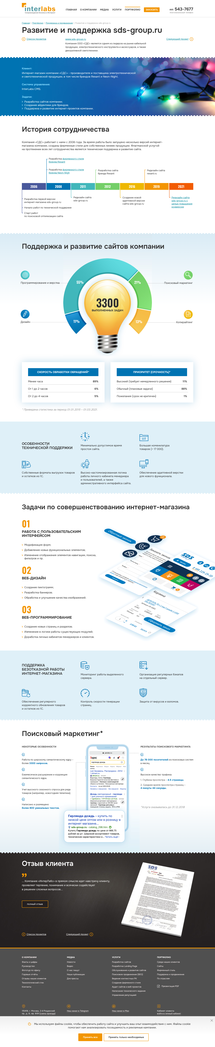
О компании (88, 9)
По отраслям (163, 978)
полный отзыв (35, 904)
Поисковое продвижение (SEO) (127, 974)
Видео (70, 966)
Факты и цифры (29, 962)
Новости (71, 962)
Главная (71, 9)
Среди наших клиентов (168, 962)
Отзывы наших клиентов (34, 978)
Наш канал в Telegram (78, 1011)
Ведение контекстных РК (124, 978)
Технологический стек (33, 982)
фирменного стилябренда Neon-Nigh (66, 171)
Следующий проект (177, 39)
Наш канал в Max (120, 1011)
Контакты (26, 986)
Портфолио (132, 9)
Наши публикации (76, 974)
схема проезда (47, 1013)
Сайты (160, 966)
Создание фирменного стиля (126, 982)
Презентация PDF (170, 986)
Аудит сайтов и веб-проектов (126, 986)
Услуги (116, 9)
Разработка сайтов (121, 962)
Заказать (152, 9)
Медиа (104, 9)
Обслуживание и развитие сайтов (129, 970)
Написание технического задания (128, 991)
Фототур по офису (31, 970)
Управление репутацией (124, 995)
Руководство (28, 966)
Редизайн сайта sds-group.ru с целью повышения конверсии (182, 202)
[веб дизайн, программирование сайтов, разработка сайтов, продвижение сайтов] (39, 8)
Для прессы (73, 978)
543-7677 (181, 9)
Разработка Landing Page (124, 966)
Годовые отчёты (30, 974)
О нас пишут (73, 970)
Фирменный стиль (166, 970)
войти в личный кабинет (169, 1013)
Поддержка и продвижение (59, 23)
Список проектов (36, 39)
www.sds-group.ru (75, 39)
